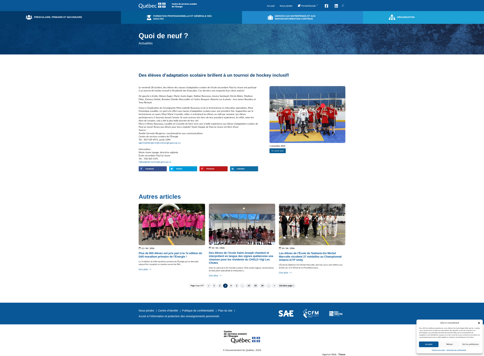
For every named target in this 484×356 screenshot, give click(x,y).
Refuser (449, 344)
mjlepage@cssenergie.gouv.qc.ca (155, 162)
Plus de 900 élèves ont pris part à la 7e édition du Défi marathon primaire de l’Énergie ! (170, 255)
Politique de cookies (438, 350)
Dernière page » (286, 286)
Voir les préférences (470, 344)
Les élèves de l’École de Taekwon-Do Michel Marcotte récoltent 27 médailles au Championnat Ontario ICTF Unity (310, 256)
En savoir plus (277, 151)
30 (262, 286)
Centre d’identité (168, 310)
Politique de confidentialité (198, 310)
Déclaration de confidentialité (456, 350)
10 (249, 286)
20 (255, 286)
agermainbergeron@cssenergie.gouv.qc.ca (159, 143)
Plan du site (225, 310)
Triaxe (341, 354)
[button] (479, 323)
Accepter (428, 344)
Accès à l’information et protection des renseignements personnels (179, 316)
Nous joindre (146, 310)
